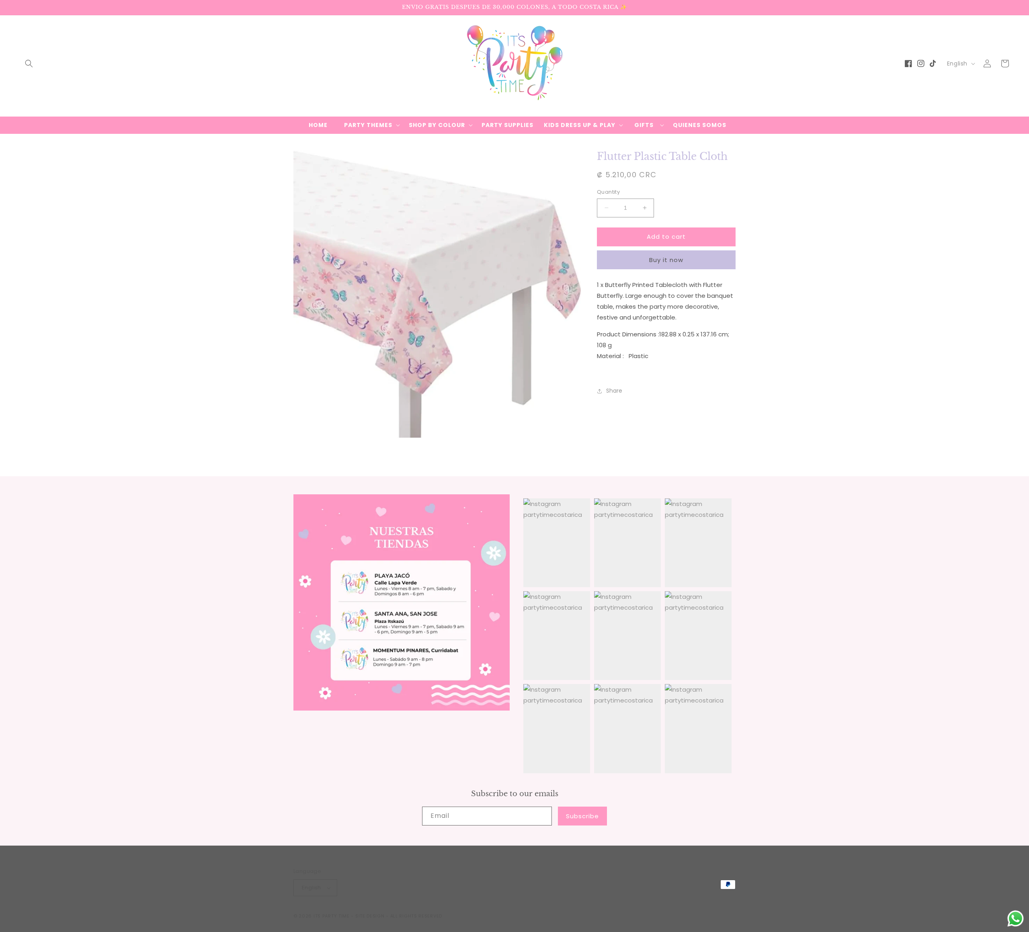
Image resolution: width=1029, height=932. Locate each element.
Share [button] (614, 391)
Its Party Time (332, 916)
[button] (29, 63)
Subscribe (582, 816)
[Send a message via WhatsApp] (1015, 918)
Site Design (370, 916)
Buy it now (666, 260)
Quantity (608, 192)
